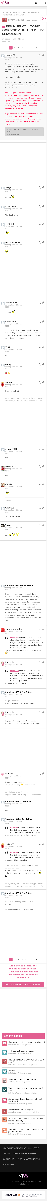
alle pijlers (31, 20)
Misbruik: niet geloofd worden (21, 1051)
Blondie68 (10, 206)
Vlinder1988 (11, 449)
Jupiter (8, 525)
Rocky (8, 364)
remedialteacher (14, 629)
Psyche (13, 1044)
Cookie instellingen (13, 1159)
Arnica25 (9, 508)
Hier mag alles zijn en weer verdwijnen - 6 (26, 1042)
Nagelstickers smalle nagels (20, 1110)
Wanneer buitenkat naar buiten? (22, 1079)
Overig (13, 1123)
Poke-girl (10, 224)
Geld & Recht (15, 1093)
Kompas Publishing (29, 1196)
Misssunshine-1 (13, 242)
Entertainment (19, 12)
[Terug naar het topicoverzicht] (4, 21)
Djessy (8, 484)
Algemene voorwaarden (15, 1148)
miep (7, 347)
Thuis (12, 1082)
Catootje (9, 662)
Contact (7, 1153)
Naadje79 (10, 55)
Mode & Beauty (16, 1112)
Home (5, 12)
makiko (9, 773)
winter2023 (11, 302)
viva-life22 (10, 466)
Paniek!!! (12, 1070)
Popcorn (9, 382)
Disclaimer (8, 1164)
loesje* (8, 187)
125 (32, 48)
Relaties (13, 1053)
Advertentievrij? (32, 1159)
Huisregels (33, 1148)
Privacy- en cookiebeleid (25, 1153)
